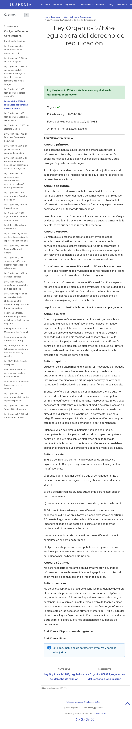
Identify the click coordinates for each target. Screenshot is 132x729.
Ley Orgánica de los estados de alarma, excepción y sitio (13, 49)
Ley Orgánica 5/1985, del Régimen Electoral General (16, 249)
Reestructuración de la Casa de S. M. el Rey (15, 339)
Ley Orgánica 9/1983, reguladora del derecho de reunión (15, 93)
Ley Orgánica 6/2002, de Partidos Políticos (15, 275)
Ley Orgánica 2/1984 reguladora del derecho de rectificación (16, 105)
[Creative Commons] (85, 719)
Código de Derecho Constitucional (16, 33)
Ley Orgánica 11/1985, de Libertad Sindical (16, 127)
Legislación (12, 26)
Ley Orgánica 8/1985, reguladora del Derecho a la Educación (16, 117)
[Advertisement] (84, 66)
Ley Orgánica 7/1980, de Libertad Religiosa (15, 60)
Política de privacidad (74, 702)
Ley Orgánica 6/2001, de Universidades (15, 206)
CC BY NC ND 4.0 (99, 713)
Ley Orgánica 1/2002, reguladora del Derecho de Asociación (15, 216)
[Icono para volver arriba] (127, 704)
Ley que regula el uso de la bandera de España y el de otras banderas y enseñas (16, 350)
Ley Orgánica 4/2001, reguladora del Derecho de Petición (15, 196)
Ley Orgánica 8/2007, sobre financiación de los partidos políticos (16, 285)
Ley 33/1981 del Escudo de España (15, 363)
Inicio (46, 17)
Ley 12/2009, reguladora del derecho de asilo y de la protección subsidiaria (16, 237)
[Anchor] (70, 144)
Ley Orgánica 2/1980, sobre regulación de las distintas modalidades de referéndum (16, 263)
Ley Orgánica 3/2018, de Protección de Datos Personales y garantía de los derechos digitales (16, 163)
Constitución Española (15, 41)
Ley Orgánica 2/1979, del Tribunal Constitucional (16, 407)
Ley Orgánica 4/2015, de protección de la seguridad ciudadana (15, 149)
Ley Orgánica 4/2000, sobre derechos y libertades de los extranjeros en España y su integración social (15, 180)
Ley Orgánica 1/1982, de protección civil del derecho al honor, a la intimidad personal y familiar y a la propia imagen (15, 75)
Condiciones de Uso (92, 702)
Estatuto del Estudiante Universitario (15, 227)
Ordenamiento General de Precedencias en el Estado (16, 385)
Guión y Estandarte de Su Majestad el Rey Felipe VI (16, 330)
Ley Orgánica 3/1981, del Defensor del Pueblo (16, 416)
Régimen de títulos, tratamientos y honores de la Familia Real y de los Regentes (16, 318)
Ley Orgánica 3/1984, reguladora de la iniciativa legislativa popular (16, 397)
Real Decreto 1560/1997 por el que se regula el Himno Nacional (15, 373)
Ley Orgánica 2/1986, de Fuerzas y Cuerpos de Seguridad (15, 137)
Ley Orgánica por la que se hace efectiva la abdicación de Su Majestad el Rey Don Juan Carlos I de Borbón (16, 300)
